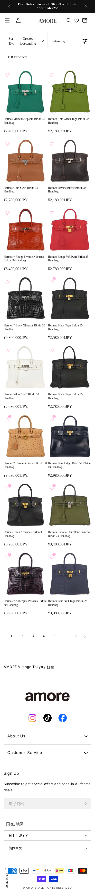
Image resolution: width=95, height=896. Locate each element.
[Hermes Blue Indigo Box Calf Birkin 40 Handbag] (69, 436)
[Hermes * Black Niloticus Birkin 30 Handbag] (25, 298)
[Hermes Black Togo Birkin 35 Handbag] (69, 298)
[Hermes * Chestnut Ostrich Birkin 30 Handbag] (25, 436)
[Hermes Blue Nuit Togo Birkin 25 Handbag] (69, 573)
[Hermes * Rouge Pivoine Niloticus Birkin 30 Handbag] (25, 229)
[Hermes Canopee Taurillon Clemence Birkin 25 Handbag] (69, 504)
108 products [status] (17, 57)
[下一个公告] (86, 6)
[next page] (85, 636)
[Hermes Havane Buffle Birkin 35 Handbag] (69, 160)
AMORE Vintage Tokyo (23, 667)
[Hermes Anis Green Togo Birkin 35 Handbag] (69, 91)
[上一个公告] (9, 6)
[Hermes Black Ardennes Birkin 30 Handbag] (25, 504)
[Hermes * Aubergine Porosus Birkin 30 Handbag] (25, 573)
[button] (7, 20)
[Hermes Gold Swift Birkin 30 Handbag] (25, 160)
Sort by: (22, 41)
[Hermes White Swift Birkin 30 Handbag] (25, 367)
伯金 (50, 667)
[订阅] (85, 804)
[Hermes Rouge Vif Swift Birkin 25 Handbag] (69, 229)
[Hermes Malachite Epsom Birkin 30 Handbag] (25, 91)
